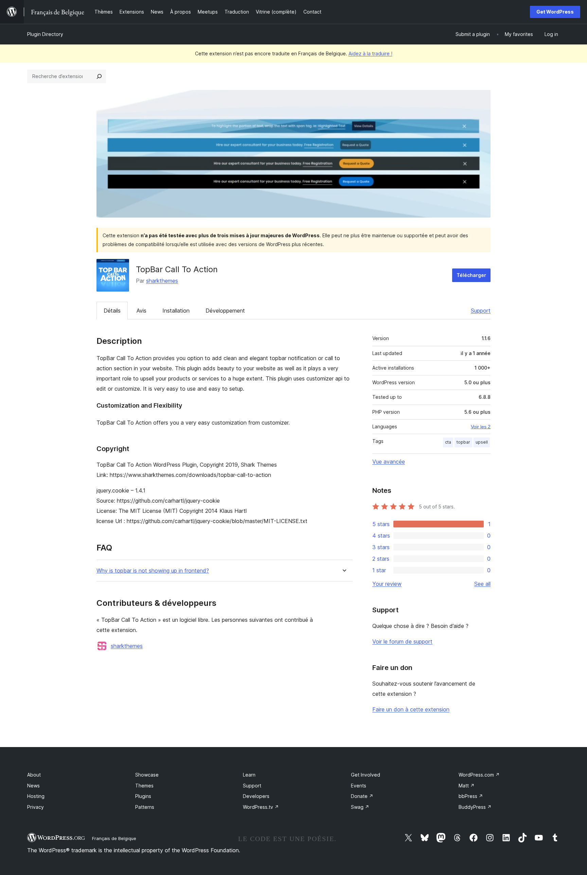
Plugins (143, 796)
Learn (249, 775)
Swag (360, 807)
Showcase (147, 775)
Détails (112, 310)
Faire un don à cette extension (410, 709)
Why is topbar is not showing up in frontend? (152, 570)
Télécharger (471, 275)
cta (448, 442)
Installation (176, 310)
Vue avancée (388, 461)
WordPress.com (479, 775)
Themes (144, 785)
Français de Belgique (114, 838)
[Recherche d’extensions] (99, 76)
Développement (225, 310)
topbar (463, 442)
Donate (362, 796)
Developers (256, 796)
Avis (141, 310)
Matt (467, 785)
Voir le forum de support (402, 641)
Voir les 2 (481, 426)
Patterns (144, 807)
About (34, 775)
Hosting (36, 796)
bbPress (471, 796)
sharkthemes (162, 280)
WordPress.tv (261, 807)
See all (482, 583)
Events (358, 785)
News (33, 785)
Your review (387, 583)
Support (481, 310)
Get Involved (365, 775)
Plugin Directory (45, 34)
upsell (482, 442)
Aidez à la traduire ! (370, 53)
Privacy (35, 807)
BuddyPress (475, 807)
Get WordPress (555, 12)
